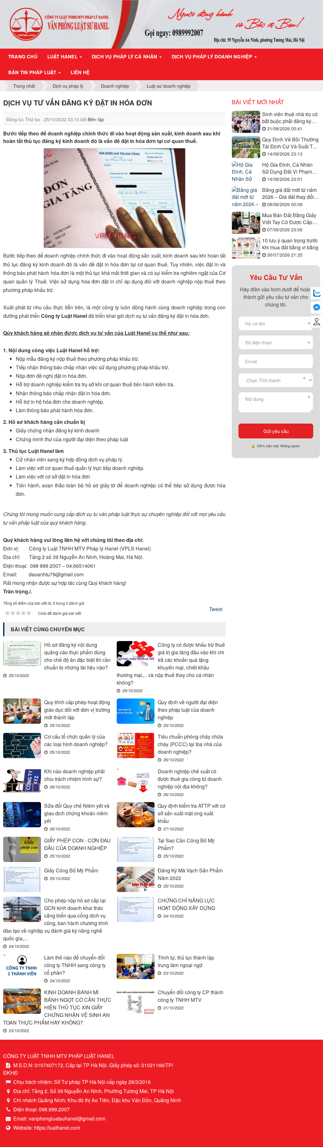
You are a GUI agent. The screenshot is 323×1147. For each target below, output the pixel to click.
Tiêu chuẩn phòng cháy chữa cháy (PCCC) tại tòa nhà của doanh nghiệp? (190, 744)
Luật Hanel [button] (63, 56)
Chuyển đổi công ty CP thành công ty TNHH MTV (190, 996)
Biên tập (96, 119)
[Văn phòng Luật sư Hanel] (161, 23)
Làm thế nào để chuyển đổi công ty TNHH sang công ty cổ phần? (75, 965)
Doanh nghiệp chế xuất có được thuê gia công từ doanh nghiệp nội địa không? (190, 779)
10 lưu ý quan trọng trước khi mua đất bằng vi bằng (290, 244)
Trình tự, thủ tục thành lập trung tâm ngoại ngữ (186, 961)
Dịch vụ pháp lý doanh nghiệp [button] (213, 56)
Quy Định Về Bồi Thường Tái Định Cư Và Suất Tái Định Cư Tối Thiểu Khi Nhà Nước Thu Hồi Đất (290, 143)
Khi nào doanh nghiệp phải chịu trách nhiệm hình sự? (74, 775)
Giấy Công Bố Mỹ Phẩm (71, 870)
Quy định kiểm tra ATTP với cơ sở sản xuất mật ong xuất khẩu (191, 813)
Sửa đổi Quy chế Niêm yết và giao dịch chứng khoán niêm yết (76, 813)
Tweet (215, 609)
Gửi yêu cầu (276, 431)
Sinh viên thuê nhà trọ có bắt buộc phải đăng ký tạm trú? (290, 118)
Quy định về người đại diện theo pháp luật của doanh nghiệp (188, 709)
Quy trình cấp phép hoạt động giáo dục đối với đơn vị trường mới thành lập (77, 709)
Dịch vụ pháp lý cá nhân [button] (125, 56)
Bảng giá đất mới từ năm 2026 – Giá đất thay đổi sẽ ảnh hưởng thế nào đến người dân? (289, 194)
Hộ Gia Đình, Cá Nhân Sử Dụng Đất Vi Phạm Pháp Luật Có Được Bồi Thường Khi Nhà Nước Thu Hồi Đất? (288, 168)
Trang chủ (23, 56)
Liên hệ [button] (80, 72)
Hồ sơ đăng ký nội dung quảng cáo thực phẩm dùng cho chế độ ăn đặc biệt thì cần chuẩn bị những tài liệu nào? (77, 656)
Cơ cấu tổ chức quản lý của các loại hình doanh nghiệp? (76, 740)
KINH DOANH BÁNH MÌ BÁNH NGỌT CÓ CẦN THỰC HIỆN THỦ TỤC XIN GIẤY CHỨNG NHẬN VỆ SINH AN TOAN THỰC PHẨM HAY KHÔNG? (57, 1007)
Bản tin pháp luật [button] (33, 72)
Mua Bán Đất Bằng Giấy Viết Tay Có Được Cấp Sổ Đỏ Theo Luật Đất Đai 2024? (290, 219)
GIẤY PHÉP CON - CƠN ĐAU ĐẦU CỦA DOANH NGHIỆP (77, 844)
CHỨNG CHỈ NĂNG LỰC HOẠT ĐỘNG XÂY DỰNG (186, 904)
